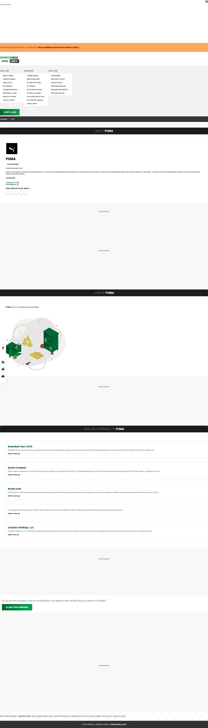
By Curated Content (35, 100)
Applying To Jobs (10, 93)
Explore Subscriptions (60, 90)
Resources (28, 71)
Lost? (124, 724)
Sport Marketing (12, 164)
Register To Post (58, 79)
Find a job (4, 71)
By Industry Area (34, 83)
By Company (8, 86)
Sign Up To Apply (9, 97)
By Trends (31, 86)
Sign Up (14, 61)
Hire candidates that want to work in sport (58, 47)
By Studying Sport (34, 90)
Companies (3, 119)
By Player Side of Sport (36, 97)
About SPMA (32, 104)
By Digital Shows (34, 93)
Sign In (5, 61)
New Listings (8, 76)
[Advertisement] (72, 24)
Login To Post (56, 83)
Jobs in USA (7, 83)
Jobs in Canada (9, 79)
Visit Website (11, 184)
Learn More (55, 76)
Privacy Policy (115, 724)
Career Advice (32, 76)
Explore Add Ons (57, 93)
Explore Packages (58, 86)
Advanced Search (10, 90)
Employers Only (33, 79)
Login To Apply (9, 100)
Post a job (52, 71)
